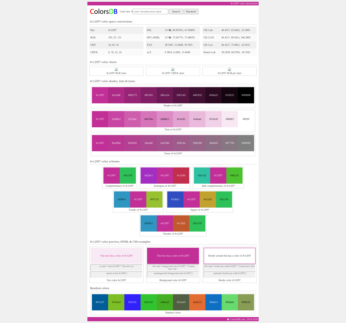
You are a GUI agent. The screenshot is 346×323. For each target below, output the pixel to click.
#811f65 (149, 95)
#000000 (246, 95)
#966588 (197, 143)
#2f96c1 (122, 199)
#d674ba (148, 119)
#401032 (197, 95)
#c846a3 (116, 119)
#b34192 (132, 143)
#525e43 (181, 302)
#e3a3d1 (181, 119)
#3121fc (132, 302)
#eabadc (197, 119)
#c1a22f (208, 199)
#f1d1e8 (213, 119)
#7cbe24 (116, 302)
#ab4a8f (149, 143)
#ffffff (246, 119)
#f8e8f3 (230, 119)
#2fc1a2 (202, 175)
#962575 (132, 95)
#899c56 (246, 302)
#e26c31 (197, 302)
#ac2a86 (116, 95)
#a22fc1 (149, 175)
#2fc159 (128, 175)
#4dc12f (234, 175)
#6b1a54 (165, 95)
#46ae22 (165, 302)
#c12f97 (100, 95)
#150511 (229, 95)
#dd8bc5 (165, 119)
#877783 (229, 143)
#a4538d (165, 143)
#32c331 (148, 302)
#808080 (246, 143)
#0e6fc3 (214, 302)
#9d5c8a (181, 143)
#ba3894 (116, 143)
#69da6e (230, 302)
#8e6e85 (213, 143)
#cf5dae (132, 119)
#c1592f (181, 223)
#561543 (181, 95)
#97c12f (154, 199)
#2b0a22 (213, 95)
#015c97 (100, 302)
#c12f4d (181, 175)
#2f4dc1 (175, 199)
